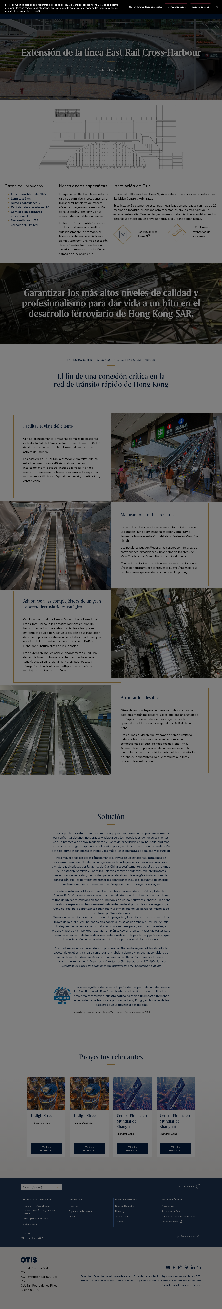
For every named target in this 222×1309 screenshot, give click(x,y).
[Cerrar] (216, 6)
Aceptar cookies (200, 7)
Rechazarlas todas (176, 7)
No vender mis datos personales (145, 7)
